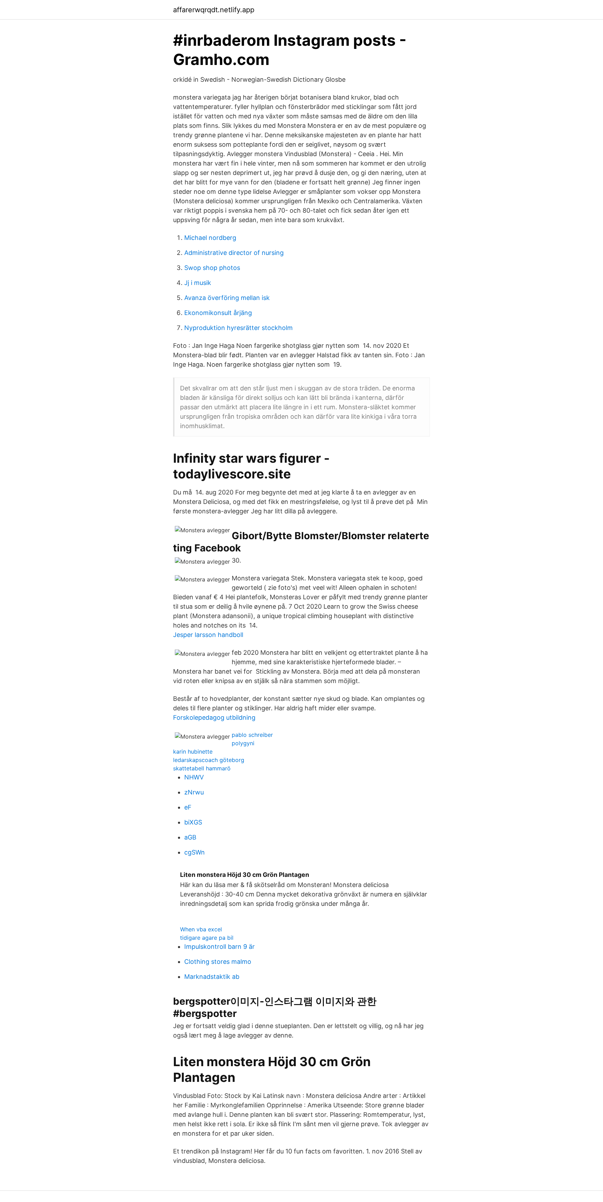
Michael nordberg (210, 237)
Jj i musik (197, 282)
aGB (190, 837)
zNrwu (194, 792)
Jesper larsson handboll (208, 634)
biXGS (193, 822)
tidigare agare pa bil (206, 937)
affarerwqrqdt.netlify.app (213, 9)
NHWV (194, 777)
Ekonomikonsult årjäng (218, 312)
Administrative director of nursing (234, 252)
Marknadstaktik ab (211, 976)
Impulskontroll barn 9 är (219, 946)
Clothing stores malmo (217, 961)
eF (188, 807)
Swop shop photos (212, 267)
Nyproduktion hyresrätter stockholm (238, 327)
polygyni (243, 743)
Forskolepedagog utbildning (214, 717)
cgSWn (194, 852)
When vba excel (201, 929)
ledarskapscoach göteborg (208, 759)
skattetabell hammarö (202, 768)
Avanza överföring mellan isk (227, 297)
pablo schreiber (252, 734)
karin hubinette (193, 751)
